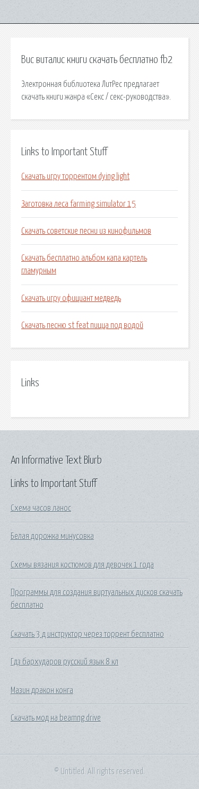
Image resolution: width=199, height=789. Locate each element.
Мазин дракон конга (42, 690)
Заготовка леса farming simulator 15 (78, 204)
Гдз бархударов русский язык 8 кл (64, 662)
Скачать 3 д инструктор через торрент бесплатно (87, 634)
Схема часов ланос (41, 508)
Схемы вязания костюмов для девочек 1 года (82, 565)
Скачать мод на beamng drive (56, 718)
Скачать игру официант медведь (71, 298)
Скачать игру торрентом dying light (75, 176)
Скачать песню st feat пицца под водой (82, 325)
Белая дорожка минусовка (52, 536)
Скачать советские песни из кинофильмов (86, 231)
